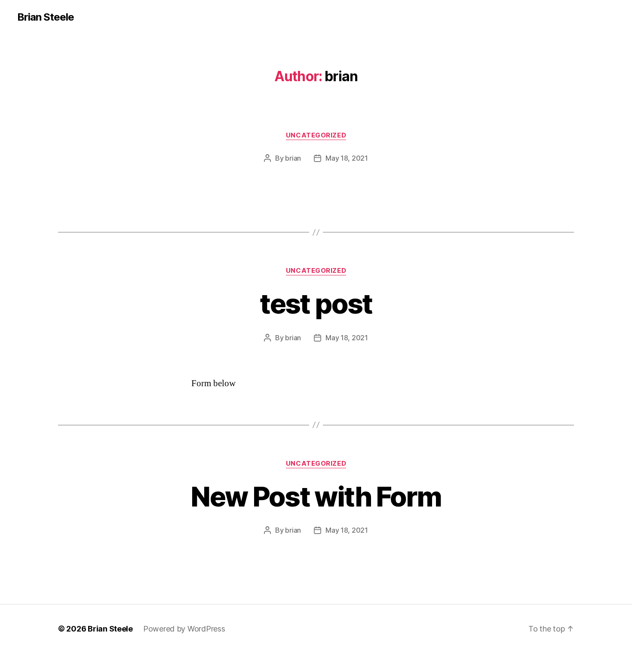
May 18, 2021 (346, 158)
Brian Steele (45, 17)
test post (316, 303)
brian (293, 158)
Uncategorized (316, 135)
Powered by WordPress (184, 628)
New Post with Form (315, 496)
